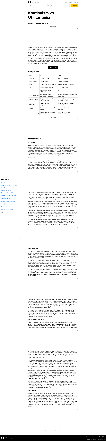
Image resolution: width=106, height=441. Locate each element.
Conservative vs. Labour (8, 201)
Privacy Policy (101, 436)
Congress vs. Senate (7, 207)
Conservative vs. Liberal (8, 193)
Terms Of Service (93, 436)
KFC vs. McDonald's (7, 209)
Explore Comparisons (71, 2)
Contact (86, 436)
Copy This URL (53, 67)
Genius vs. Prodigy (6, 190)
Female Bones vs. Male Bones (9, 183)
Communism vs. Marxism (8, 195)
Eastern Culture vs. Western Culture (9, 186)
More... (3, 212)
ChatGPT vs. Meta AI (7, 204)
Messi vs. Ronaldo (6, 198)
